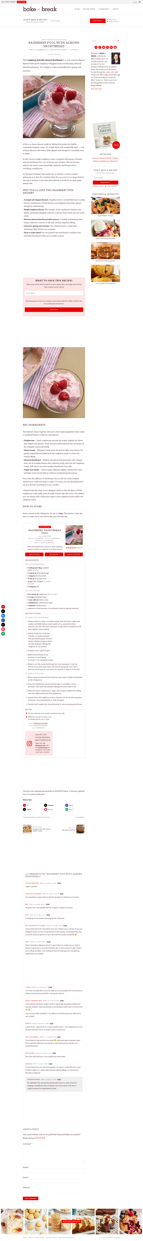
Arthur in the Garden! (33, 893)
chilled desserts (29, 817)
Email (26, 1177)
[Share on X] (3, 625)
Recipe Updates (113, 19)
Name (26, 1167)
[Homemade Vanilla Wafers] (36, 1221)
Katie (27, 941)
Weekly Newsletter (114, 21)
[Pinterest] (107, 47)
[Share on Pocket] (3, 629)
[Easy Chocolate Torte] (107, 1221)
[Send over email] (3, 634)
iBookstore (114, 161)
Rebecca (28, 1023)
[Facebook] (100, 47)
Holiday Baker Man (32, 883)
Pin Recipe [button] (54, 554)
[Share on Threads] (3, 611)
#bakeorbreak (42, 747)
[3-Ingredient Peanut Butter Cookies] (59, 1221)
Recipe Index (89, 9)
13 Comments (74, 49)
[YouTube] (115, 47)
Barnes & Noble (105, 158)
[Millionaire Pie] (12, 1221)
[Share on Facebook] (3, 620)
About (116, 9)
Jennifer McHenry (60, 49)
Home (77, 9)
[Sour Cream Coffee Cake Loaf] (83, 1221)
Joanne (28, 987)
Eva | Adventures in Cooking (35, 925)
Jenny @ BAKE (30, 1053)
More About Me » (96, 89)
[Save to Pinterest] (3, 607)
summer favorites (43, 817)
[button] (113, 20)
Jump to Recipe (54, 54)
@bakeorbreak (40, 745)
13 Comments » (80, 817)
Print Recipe (34, 554)
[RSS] (96, 47)
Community (103, 9)
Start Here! (21, 2)
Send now (54, 309)
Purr (119, 1237)
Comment (27, 1144)
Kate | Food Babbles (32, 1037)
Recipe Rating (28, 1138)
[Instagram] (111, 47)
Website (26, 1187)
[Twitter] (103, 47)
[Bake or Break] (40, 11)
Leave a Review (73, 554)
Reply (59, 883)
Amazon (95, 158)
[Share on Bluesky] (3, 616)
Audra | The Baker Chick (33, 1000)
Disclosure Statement (67, 1237)
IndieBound (104, 161)
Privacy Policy (51, 1237)
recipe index (110, 72)
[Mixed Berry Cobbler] (130, 1221)
